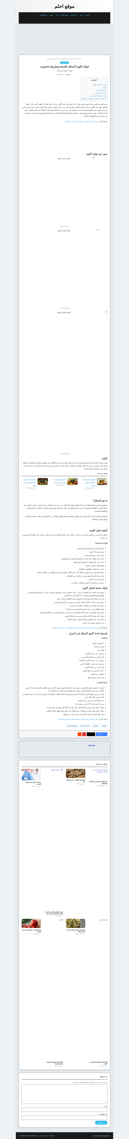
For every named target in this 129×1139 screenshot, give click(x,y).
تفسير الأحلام (64, 15)
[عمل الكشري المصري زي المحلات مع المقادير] (97, 774)
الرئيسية (87, 15)
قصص (51, 15)
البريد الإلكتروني (103, 1114)
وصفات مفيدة (71, 726)
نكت (81, 15)
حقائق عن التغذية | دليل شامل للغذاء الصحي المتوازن (89, 482)
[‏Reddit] (79, 734)
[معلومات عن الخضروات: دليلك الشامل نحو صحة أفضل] (42, 481)
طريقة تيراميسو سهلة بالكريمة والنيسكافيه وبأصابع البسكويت (78, 719)
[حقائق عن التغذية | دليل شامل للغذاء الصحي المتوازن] (102, 481)
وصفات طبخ (84, 726)
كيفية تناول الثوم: (100, 93)
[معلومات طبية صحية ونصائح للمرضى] (31, 774)
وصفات (95, 726)
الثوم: (104, 87)
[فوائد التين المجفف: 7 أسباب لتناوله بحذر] (75, 773)
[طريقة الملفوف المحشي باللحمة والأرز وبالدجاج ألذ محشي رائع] (53, 839)
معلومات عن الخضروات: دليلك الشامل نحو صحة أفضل (29, 482)
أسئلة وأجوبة (43, 15)
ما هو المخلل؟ (101, 90)
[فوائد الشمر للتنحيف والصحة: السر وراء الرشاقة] (75, 923)
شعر (57, 15)
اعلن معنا (46, 1135)
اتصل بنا (52, 1135)
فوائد (103, 726)
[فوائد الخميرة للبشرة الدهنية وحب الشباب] (97, 989)
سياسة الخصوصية (33, 1135)
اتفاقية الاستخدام (23, 1135)
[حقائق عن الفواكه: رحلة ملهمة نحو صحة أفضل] (72, 481)
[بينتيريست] (84, 734)
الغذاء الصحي (72, 58)
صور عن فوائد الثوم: (99, 85)
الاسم (105, 1106)
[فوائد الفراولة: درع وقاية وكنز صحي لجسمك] (31, 923)
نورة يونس (68, 74)
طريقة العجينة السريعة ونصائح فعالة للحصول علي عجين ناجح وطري (76, 628)
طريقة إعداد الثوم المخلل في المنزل (94, 99)
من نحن (41, 1135)
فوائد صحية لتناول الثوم (98, 96)
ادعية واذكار (74, 15)
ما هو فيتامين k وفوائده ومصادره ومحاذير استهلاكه (82, 121)
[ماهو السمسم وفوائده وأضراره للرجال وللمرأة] (53, 989)
